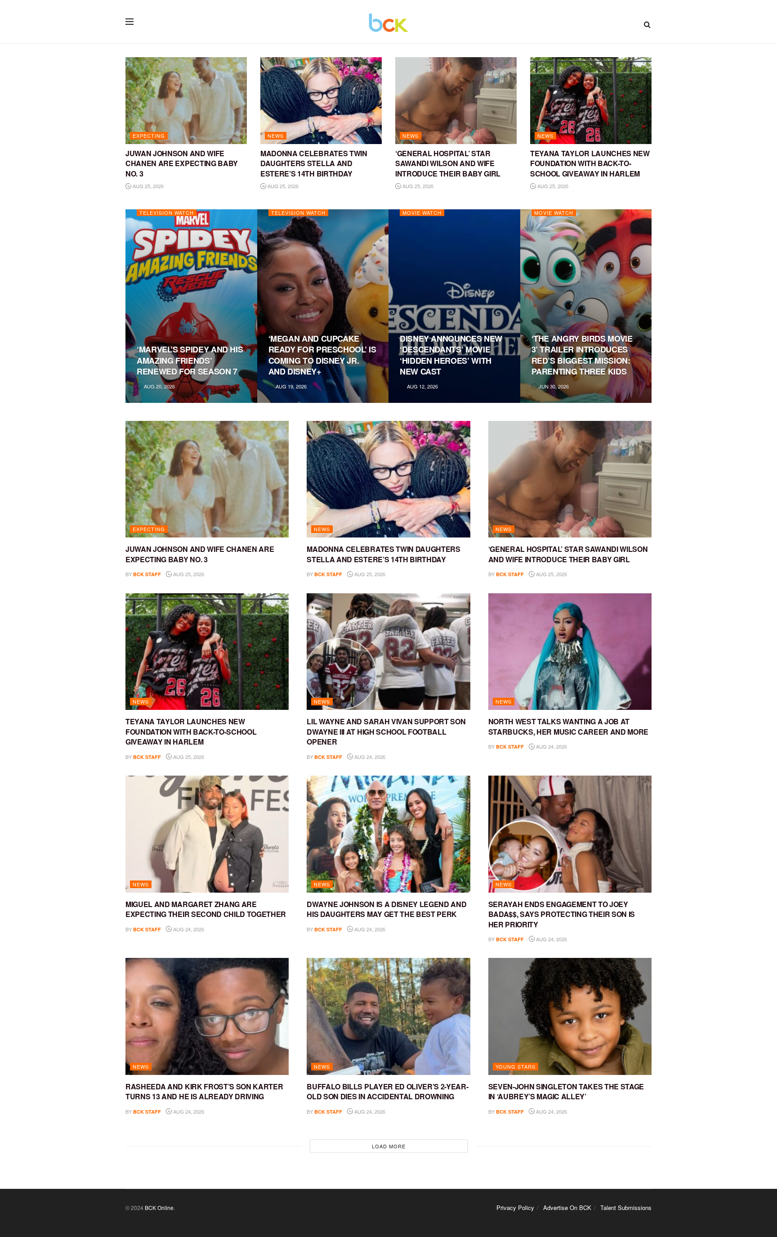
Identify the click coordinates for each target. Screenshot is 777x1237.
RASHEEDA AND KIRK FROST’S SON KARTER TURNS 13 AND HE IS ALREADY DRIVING (204, 1091)
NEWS (276, 135)
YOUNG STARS (516, 1066)
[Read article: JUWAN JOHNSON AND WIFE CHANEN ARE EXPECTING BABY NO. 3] (186, 100)
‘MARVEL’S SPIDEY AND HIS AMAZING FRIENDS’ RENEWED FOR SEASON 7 (190, 360)
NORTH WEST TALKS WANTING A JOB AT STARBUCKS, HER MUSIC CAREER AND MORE (568, 726)
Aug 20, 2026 (159, 386)
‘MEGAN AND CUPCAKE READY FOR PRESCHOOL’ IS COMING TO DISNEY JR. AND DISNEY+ (322, 355)
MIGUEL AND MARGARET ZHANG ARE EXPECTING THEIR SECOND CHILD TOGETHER (205, 909)
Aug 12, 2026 (422, 386)
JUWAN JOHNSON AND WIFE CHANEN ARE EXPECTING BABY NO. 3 (181, 163)
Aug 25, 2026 (147, 186)
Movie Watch (422, 212)
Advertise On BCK (567, 1207)
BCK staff (147, 574)
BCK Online (159, 1207)
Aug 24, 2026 (369, 756)
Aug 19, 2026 (290, 386)
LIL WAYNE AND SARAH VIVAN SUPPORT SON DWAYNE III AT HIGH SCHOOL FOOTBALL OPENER (386, 731)
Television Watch (166, 212)
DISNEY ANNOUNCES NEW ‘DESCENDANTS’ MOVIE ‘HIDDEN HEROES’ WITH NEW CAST (451, 355)
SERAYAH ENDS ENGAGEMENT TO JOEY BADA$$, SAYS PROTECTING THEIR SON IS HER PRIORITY (561, 914)
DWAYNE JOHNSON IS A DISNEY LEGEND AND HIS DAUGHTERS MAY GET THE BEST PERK (386, 909)
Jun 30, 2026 (553, 386)
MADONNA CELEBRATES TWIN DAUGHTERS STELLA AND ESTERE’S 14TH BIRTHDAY (313, 163)
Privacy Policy (515, 1207)
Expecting (149, 135)
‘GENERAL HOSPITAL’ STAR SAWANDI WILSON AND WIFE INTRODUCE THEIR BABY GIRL (447, 163)
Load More (389, 1146)
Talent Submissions (626, 1207)
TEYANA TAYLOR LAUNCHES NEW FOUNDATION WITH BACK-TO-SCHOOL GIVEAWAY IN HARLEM (590, 163)
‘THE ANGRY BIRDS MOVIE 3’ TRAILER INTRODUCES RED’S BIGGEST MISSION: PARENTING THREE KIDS (582, 355)
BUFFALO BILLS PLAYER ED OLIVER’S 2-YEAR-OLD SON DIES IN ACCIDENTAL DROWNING (387, 1091)
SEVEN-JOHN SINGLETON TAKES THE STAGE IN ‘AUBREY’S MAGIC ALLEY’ (566, 1091)
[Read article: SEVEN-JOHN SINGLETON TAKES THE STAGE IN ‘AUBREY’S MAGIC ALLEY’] (570, 1016)
